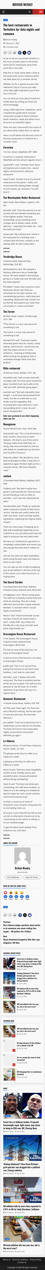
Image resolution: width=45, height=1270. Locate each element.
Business (8, 1158)
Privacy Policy (35, 1259)
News (7, 1200)
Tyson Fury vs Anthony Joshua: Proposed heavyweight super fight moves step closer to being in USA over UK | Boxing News (9, 964)
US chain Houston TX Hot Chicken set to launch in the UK (9, 1046)
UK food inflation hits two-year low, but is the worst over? (9, 1007)
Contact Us (22, 1262)
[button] (3, 12)
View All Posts (31, 877)
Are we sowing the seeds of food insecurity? (9, 1060)
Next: (21, 939)
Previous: (21, 926)
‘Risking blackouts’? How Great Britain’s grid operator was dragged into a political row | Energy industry (9, 978)
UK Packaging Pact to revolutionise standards (9, 1074)
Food (5, 20)
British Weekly (22, 4)
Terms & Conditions (20, 1259)
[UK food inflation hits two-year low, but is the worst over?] (22, 1229)
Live (40, 11)
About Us (6, 1259)
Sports (8, 1116)
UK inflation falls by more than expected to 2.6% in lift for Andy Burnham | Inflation (9, 992)
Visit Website (13, 877)
